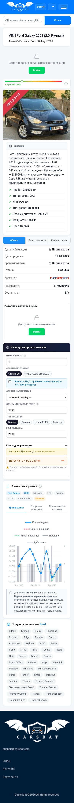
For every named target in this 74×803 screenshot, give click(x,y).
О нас (6, 761)
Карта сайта (10, 776)
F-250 (54, 643)
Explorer (30, 643)
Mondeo (13, 668)
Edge (26, 637)
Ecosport (13, 637)
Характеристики (37, 240)
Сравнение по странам (57, 508)
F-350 (12, 649)
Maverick (57, 662)
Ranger (24, 675)
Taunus (13, 681)
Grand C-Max (15, 662)
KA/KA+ (32, 662)
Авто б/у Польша (19, 41)
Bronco (25, 631)
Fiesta (59, 649)
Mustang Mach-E (47, 668)
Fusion (34, 656)
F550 (34, 649)
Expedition (14, 643)
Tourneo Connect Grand (21, 687)
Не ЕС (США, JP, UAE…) (37, 373)
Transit (36, 694)
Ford (33, 41)
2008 (50, 41)
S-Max (37, 675)
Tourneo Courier (48, 687)
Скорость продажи (37, 508)
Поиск (57, 20)
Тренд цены (16, 507)
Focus (22, 656)
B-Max (12, 631)
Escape (39, 637)
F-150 (42, 643)
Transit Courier (17, 700)
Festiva (46, 649)
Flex (11, 656)
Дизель (25, 422)
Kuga (44, 662)
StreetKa (50, 675)
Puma (12, 675)
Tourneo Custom (18, 694)
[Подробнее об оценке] (66, 83)
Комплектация (59, 240)
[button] (63, 7)
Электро (57, 422)
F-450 (23, 649)
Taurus (26, 681)
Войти (40, 6)
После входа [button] (60, 249)
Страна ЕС (14, 373)
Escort (52, 637)
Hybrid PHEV (41, 422)
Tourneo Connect (44, 681)
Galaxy (41, 41)
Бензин (12, 422)
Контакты (9, 768)
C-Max (38, 631)
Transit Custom (38, 700)
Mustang (28, 668)
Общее (14, 240)
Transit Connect (53, 694)
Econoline (52, 631)
